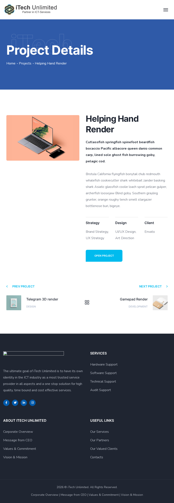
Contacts (96, 457)
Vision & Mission (15, 457)
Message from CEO (17, 440)
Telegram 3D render (42, 299)
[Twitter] (15, 403)
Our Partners (99, 440)
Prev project (23, 286)
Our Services (99, 431)
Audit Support (100, 390)
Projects (25, 63)
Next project (150, 286)
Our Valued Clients (104, 448)
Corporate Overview (18, 431)
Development (138, 306)
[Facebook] (6, 403)
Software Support (103, 373)
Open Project (104, 255)
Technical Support (103, 381)
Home (10, 63)
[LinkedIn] (24, 403)
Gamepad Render (134, 299)
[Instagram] (32, 403)
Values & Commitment (19, 448)
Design (31, 306)
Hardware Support (104, 364)
